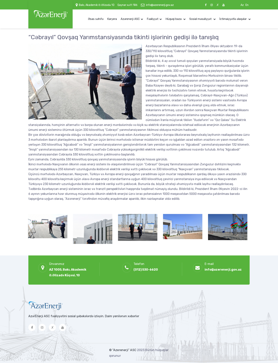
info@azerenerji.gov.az (160, 5)
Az (242, 5)
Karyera (112, 19)
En (246, 5)
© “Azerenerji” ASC (123, 350)
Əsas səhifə (95, 19)
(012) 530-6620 (146, 269)
